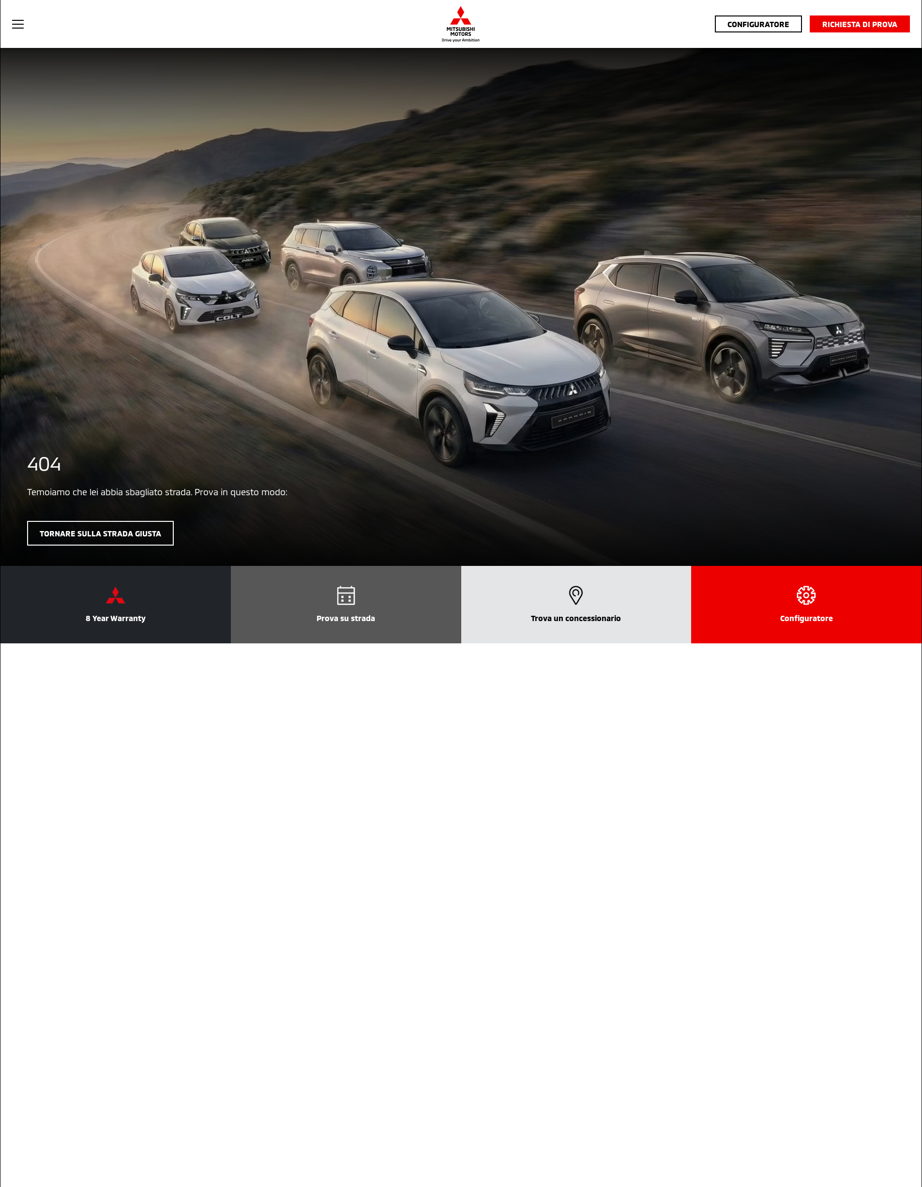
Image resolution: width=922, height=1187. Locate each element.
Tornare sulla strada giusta (100, 533)
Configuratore (758, 24)
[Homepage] (461, 24)
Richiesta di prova (859, 24)
